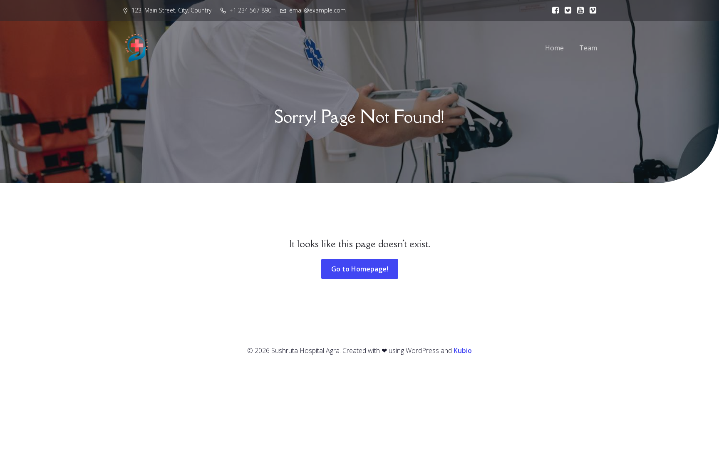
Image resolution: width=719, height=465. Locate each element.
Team (588, 47)
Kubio (463, 350)
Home (554, 47)
